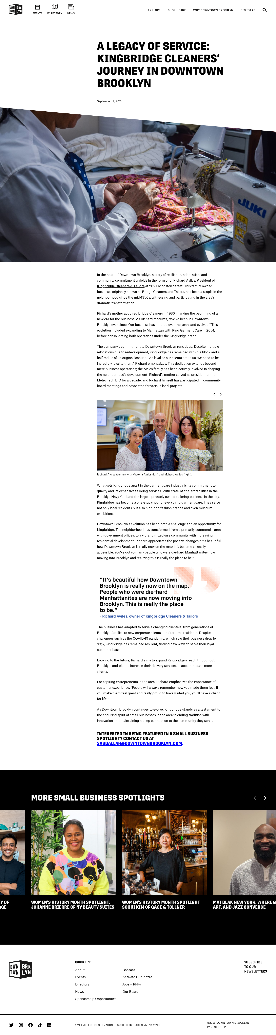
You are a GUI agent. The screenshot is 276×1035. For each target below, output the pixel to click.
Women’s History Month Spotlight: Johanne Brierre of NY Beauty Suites (72, 905)
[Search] (264, 10)
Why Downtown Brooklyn (213, 10)
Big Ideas (248, 10)
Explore (154, 10)
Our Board (130, 991)
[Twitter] (12, 1025)
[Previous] (256, 798)
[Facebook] (31, 1025)
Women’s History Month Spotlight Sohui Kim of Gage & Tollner (161, 905)
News (79, 991)
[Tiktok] (40, 1025)
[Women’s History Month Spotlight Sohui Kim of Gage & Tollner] (164, 852)
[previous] (213, 394)
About (80, 970)
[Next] (265, 798)
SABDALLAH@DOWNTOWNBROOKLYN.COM (139, 743)
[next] (222, 394)
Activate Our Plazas (137, 977)
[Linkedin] (49, 1025)
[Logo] (15, 14)
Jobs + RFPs (131, 984)
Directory (82, 984)
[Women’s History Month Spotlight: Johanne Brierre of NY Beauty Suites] (73, 852)
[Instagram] (21, 1025)
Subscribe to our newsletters (255, 966)
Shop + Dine (177, 10)
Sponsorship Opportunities (95, 998)
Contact (128, 970)
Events (80, 977)
